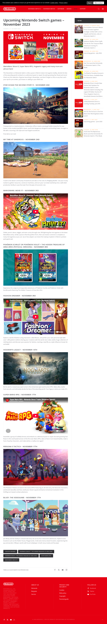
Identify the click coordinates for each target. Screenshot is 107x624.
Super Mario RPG (46, 555)
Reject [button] (90, 3)
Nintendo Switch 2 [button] (34, 9)
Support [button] (83, 9)
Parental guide (64, 599)
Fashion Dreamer (10, 551)
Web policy (62, 593)
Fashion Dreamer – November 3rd (19, 296)
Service (33, 594)
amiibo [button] (69, 9)
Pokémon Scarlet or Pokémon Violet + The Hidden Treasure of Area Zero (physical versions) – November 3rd (34, 245)
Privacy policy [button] (63, 2)
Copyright (62, 596)
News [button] (75, 9)
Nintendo (34, 588)
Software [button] (61, 9)
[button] (49, 9)
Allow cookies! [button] (98, 3)
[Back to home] (9, 9)
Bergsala (34, 591)
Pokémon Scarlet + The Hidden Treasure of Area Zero (36, 551)
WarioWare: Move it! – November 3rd (21, 190)
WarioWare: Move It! (11, 560)
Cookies (61, 590)
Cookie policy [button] (54, 2)
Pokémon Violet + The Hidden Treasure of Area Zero (21, 555)
